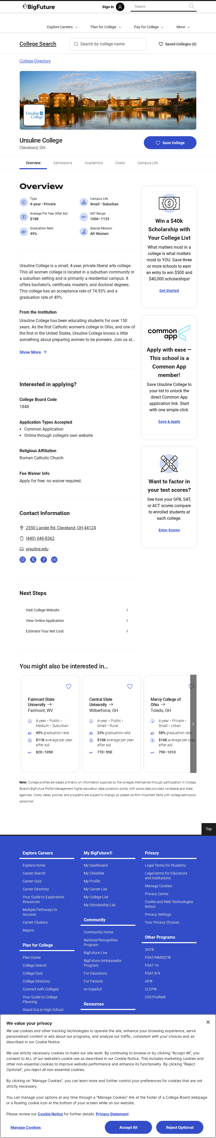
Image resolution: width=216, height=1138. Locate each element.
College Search (37, 44)
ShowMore (30, 352)
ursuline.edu (37, 548)
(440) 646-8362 (40, 538)
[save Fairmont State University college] (68, 686)
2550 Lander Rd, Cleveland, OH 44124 (61, 527)
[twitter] (33, 559)
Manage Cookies (26, 1127)
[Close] (208, 1022)
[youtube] (54, 559)
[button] (183, 22)
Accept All (128, 1127)
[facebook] (44, 559)
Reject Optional (180, 1127)
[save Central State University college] (130, 686)
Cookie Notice (50, 1114)
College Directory (35, 61)
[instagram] (22, 559)
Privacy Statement (112, 1114)
